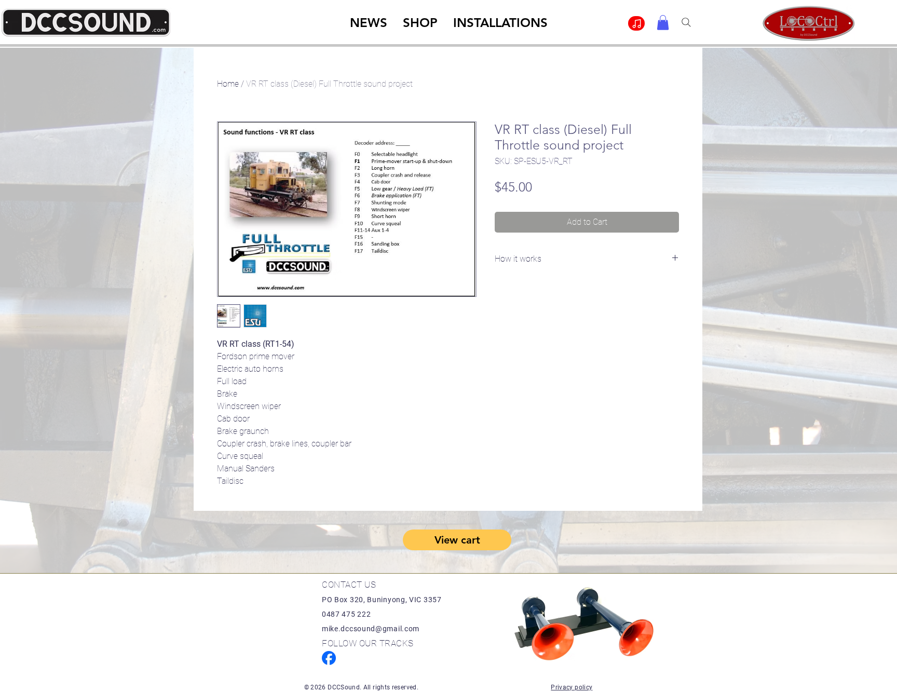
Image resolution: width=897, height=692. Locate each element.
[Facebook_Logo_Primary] (329, 658)
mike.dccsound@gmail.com (370, 629)
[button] (663, 22)
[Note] (636, 23)
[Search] (686, 22)
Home (228, 84)
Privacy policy (571, 687)
